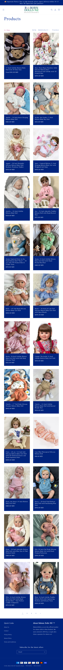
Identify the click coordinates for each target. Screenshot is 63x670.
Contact (6, 631)
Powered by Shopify (19, 665)
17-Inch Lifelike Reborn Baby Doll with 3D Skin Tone (16, 69)
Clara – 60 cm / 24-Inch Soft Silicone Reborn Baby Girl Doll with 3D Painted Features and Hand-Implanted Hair (16, 454)
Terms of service (37, 665)
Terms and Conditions (10, 642)
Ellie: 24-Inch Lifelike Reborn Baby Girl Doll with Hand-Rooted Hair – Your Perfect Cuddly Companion (16, 600)
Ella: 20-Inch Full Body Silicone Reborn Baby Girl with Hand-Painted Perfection (45, 551)
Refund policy (29, 665)
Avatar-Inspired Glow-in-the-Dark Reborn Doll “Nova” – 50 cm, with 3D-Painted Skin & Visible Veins (16, 261)
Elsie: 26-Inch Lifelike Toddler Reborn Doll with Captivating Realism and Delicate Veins (45, 599)
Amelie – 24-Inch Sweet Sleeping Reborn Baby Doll (17, 118)
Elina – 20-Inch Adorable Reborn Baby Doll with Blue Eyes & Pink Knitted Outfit (17, 551)
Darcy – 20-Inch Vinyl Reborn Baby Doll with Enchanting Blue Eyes (45, 503)
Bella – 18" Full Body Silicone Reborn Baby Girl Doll (16, 309)
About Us (6, 627)
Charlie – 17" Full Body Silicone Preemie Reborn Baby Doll (16, 405)
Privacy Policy (8, 634)
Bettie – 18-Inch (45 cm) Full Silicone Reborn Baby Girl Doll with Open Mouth (45, 310)
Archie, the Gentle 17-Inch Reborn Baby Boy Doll (44, 118)
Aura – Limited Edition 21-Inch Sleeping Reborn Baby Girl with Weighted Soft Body (45, 165)
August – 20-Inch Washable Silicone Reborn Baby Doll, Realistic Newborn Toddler (15, 165)
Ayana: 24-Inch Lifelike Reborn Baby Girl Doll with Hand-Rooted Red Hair (45, 261)
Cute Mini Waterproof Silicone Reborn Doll (45, 453)
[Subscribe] (44, 652)
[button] (3, 10)
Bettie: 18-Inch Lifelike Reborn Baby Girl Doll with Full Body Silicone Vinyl (16, 358)
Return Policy (7, 638)
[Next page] (40, 613)
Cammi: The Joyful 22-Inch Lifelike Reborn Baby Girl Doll (45, 357)
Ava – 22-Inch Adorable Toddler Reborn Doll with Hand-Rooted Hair (45, 213)
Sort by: (34, 30)
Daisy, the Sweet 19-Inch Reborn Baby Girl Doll (17, 502)
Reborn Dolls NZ (11, 665)
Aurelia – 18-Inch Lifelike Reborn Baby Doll (14, 212)
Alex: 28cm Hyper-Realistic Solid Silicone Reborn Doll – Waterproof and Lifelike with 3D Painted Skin (46, 70)
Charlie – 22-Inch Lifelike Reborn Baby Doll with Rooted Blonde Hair (45, 406)
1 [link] (22, 613)
